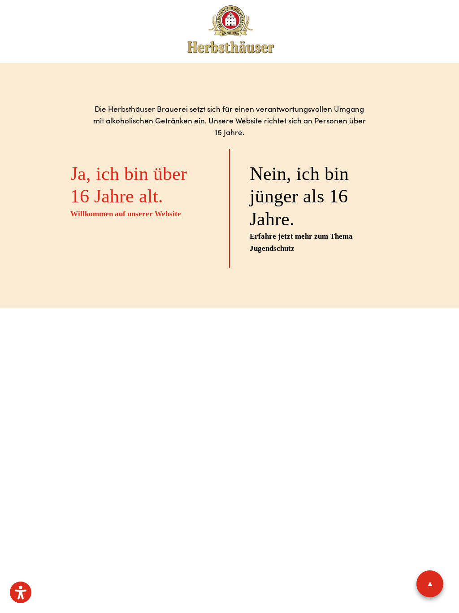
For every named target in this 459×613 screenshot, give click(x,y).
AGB (219, 344)
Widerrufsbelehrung (296, 344)
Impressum (147, 344)
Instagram (256, 390)
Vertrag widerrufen (229, 360)
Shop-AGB (244, 344)
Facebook (225, 390)
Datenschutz (188, 344)
